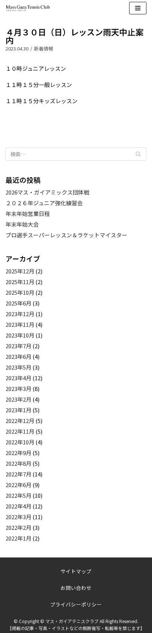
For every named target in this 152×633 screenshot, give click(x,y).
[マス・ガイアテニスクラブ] (28, 8)
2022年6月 (18, 485)
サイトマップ (76, 571)
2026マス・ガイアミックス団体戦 (47, 192)
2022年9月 (18, 453)
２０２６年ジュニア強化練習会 (44, 203)
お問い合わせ (76, 587)
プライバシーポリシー (76, 604)
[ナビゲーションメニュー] (137, 8)
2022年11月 (20, 431)
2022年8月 (18, 463)
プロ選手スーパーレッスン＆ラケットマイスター (66, 235)
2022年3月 (18, 517)
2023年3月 (18, 388)
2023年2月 (18, 399)
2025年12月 (20, 271)
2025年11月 (20, 282)
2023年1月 (18, 410)
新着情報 (43, 48)
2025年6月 (18, 303)
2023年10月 (20, 335)
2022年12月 (20, 420)
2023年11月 (20, 324)
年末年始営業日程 (28, 213)
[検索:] (76, 154)
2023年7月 (18, 346)
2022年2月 (18, 527)
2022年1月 (18, 538)
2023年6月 (18, 356)
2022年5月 (18, 495)
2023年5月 (18, 367)
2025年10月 (20, 292)
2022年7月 (18, 474)
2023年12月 (20, 314)
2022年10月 (20, 442)
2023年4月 (18, 378)
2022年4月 (18, 506)
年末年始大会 (22, 224)
